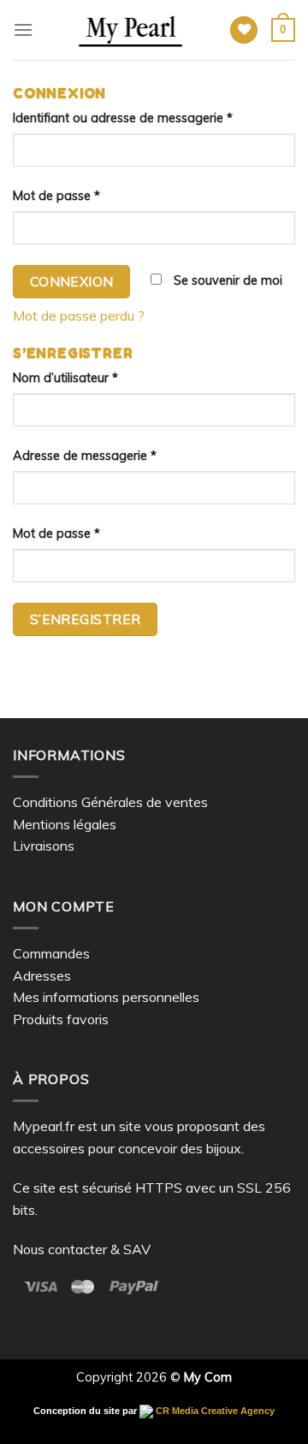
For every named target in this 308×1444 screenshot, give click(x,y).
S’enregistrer (85, 619)
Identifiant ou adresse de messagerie (123, 118)
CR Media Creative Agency (214, 1411)
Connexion (72, 281)
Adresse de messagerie (85, 455)
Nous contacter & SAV (82, 1249)
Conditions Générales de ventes (110, 801)
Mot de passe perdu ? (79, 315)
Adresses (42, 975)
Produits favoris (61, 1019)
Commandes (51, 953)
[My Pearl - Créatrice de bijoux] (131, 30)
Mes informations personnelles (106, 996)
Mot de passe (56, 195)
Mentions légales (64, 824)
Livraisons (43, 845)
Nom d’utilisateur (65, 378)
